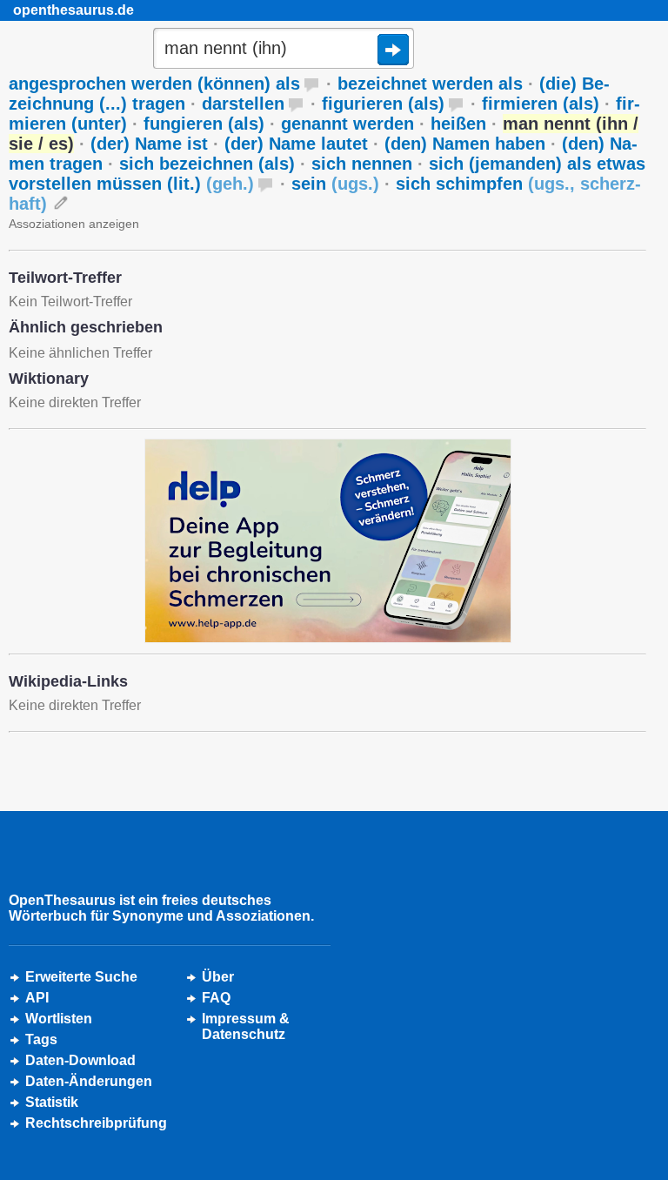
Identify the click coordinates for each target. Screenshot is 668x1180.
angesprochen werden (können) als (154, 83)
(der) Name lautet (296, 143)
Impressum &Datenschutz (246, 1026)
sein (335, 183)
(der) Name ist (149, 143)
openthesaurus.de (73, 10)
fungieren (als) (204, 123)
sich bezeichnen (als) (207, 163)
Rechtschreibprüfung (96, 1123)
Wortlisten (58, 1018)
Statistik (51, 1102)
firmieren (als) (540, 103)
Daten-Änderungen (88, 1081)
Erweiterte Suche (81, 976)
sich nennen (361, 163)
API (37, 997)
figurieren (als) (383, 103)
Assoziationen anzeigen (74, 224)
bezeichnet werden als (430, 83)
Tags (41, 1039)
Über (218, 976)
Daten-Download (80, 1060)
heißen (458, 123)
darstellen (243, 103)
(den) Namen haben (464, 143)
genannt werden (347, 123)
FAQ (216, 997)
